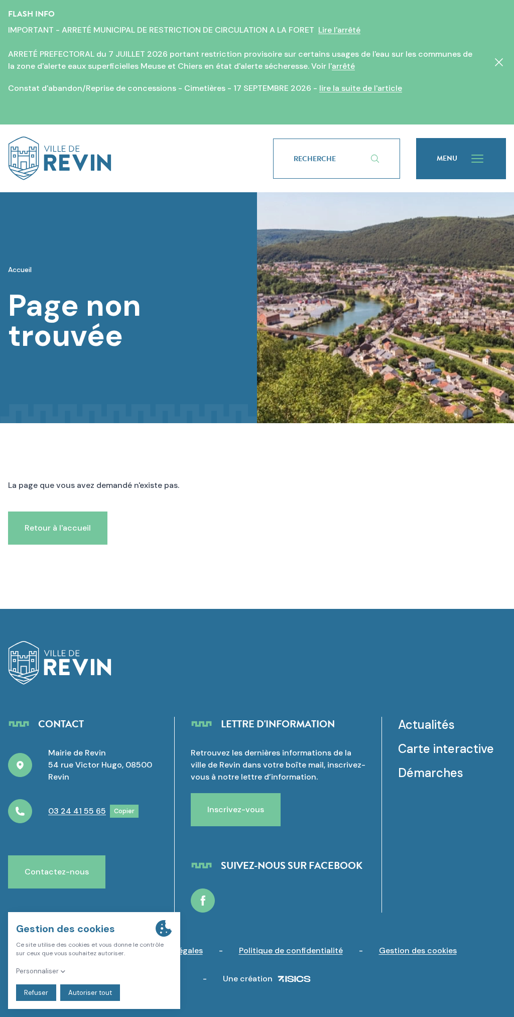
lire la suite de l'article (360, 88)
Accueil (20, 269)
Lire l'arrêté (339, 30)
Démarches (430, 773)
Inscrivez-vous (235, 809)
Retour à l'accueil (58, 528)
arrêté (343, 66)
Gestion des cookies (418, 950)
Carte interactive (446, 748)
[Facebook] (203, 900)
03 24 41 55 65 (77, 811)
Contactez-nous (57, 871)
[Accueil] (124, 158)
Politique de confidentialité (291, 950)
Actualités (426, 724)
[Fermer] (499, 62)
